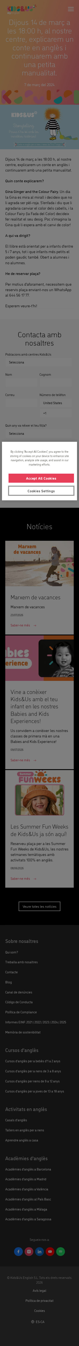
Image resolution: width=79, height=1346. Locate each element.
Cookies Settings (41, 490)
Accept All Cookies (41, 478)
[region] (39, 471)
